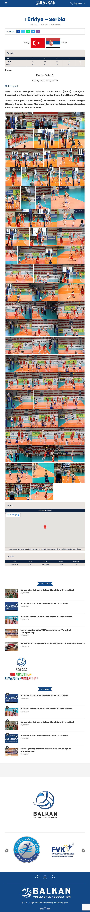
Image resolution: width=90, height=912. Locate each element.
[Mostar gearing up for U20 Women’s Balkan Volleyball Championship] (11, 633)
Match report (11, 86)
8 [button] (49, 866)
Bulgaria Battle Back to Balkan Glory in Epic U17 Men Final (47, 590)
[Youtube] (80, 3)
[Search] (84, 3)
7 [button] (47, 866)
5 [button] (43, 866)
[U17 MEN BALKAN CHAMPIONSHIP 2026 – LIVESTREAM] (11, 606)
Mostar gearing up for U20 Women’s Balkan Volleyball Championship (46, 631)
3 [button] (39, 866)
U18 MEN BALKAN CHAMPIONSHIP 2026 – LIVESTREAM (44, 735)
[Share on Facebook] (18, 31)
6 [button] (45, 866)
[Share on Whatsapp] (28, 31)
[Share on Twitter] (23, 31)
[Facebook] (71, 3)
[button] (6, 850)
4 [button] (41, 866)
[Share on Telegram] (33, 31)
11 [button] (55, 866)
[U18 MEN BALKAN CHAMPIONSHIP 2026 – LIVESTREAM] (11, 738)
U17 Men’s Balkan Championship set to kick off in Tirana (46, 617)
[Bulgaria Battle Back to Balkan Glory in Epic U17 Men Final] (11, 593)
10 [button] (53, 866)
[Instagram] (75, 3)
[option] (26, 849)
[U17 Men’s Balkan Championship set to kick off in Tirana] (11, 620)
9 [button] (51, 866)
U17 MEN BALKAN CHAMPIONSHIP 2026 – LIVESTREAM (44, 603)
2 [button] (37, 866)
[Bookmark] (16, 591)
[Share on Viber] (38, 31)
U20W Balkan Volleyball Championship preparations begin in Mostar (53, 643)
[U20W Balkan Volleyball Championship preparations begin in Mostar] (11, 646)
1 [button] (35, 866)
